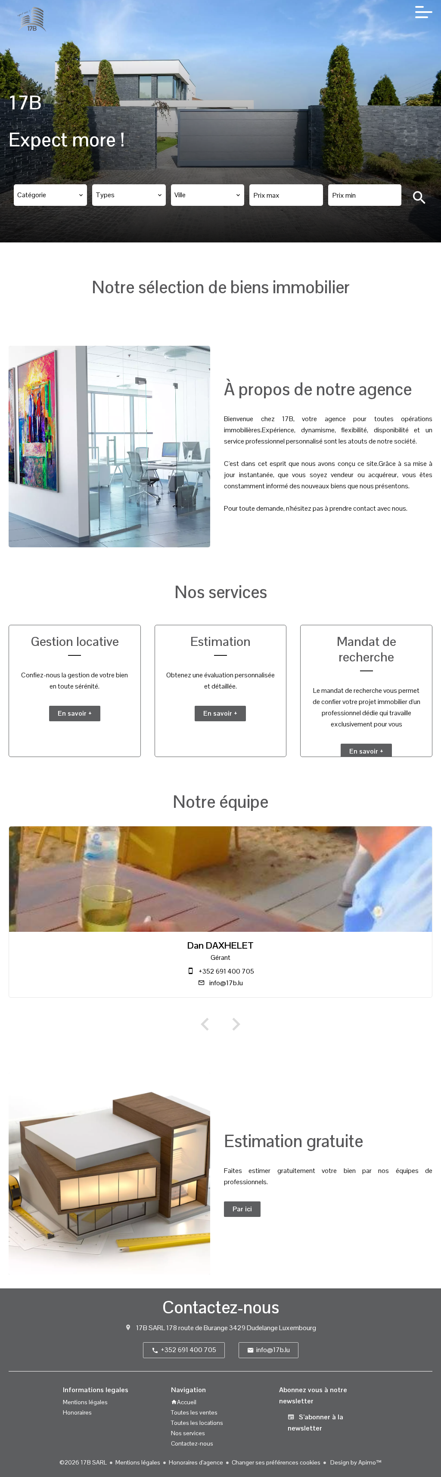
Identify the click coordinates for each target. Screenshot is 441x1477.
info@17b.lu (226, 982)
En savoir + (75, 713)
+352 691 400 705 (226, 971)
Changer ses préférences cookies (276, 1462)
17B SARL (150, 1327)
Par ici (242, 1208)
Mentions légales (137, 1462)
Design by (355, 1462)
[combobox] (50, 195)
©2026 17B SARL (83, 1462)
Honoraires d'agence (196, 1462)
